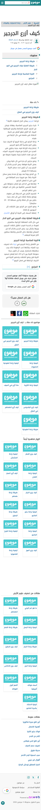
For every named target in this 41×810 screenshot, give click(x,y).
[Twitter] (33, 777)
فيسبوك (19, 313)
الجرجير (31, 121)
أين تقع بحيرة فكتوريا (31, 722)
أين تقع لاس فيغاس (31, 741)
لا (17, 303)
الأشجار (7, 213)
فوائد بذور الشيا (33, 731)
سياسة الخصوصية (18, 787)
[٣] (13, 260)
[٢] (23, 234)
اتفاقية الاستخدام (34, 787)
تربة (14, 244)
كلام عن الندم (34, 736)
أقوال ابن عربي (34, 760)
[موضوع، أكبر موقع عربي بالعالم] (35, 3)
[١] (6, 120)
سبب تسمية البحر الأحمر (30, 755)
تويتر (13, 313)
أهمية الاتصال (34, 726)
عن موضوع (20, 782)
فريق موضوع (19, 792)
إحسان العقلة (13, 39)
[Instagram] (28, 777)
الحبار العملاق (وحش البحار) (29, 764)
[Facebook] (38, 777)
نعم (23, 303)
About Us (36, 792)
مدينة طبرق (35, 750)
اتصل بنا (37, 782)
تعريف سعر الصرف (32, 745)
